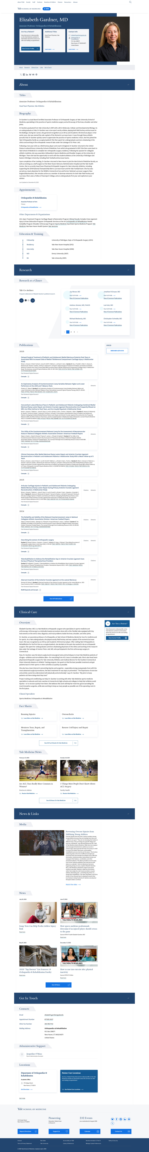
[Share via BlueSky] (30, 75)
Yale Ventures (53, 226)
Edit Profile (22, 1098)
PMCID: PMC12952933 (36, 392)
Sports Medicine (61, 224)
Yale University (44, 1143)
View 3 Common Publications (113, 325)
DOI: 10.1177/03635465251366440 (65, 499)
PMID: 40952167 (51, 499)
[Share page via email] (33, 75)
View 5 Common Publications (79, 312)
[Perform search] (130, 2)
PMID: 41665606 (25, 441)
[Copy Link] (128, 84)
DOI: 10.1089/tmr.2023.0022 (36, 567)
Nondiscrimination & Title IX (93, 1140)
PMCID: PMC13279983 (73, 369)
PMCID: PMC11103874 (67, 544)
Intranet (20, 1140)
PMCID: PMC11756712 (56, 584)
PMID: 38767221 (56, 544)
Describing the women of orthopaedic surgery (37, 540)
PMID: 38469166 (73, 565)
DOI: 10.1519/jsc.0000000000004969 (40, 527)
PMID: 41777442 (25, 392)
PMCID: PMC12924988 (52, 418)
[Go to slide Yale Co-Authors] (26, 300)
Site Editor (43, 1140)
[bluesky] (112, 1119)
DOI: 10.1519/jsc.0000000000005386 (40, 441)
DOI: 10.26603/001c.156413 (50, 392)
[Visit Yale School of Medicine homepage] (32, 1109)
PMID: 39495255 (25, 527)
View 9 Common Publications (113, 298)
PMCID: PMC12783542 (81, 466)
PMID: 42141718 (62, 369)
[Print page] (36, 75)
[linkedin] (125, 1119)
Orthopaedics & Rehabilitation (76, 221)
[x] (112, 1123)
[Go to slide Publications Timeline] (21, 300)
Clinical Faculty (74, 219)
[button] (112, 39)
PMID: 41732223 (41, 418)
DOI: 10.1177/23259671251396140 (67, 418)
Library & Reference (68, 1143)
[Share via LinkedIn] (27, 75)
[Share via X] (21, 75)
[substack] (129, 1119)
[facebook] (116, 1119)
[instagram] (120, 1119)
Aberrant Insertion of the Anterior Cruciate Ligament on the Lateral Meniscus (48, 580)
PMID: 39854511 (45, 584)
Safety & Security (113, 1140)
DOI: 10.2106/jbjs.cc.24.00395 (70, 584)
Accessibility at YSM (68, 1140)
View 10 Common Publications (79, 298)
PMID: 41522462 (69, 466)
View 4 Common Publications (113, 312)
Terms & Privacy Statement (25, 1143)
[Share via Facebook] (24, 75)
